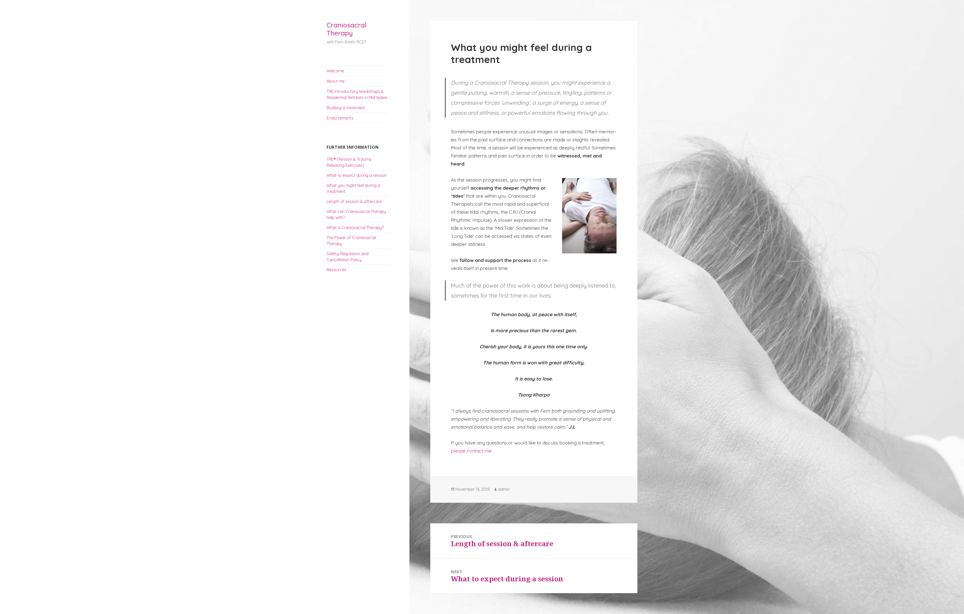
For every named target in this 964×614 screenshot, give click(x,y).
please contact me (471, 451)
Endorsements (340, 118)
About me (336, 81)
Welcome (335, 70)
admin (504, 489)
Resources (336, 269)
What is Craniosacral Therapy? (355, 227)
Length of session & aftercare (354, 201)
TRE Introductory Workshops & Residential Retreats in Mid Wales (357, 94)
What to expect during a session (357, 175)
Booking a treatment (346, 107)
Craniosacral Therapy (346, 29)
